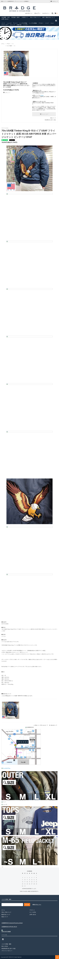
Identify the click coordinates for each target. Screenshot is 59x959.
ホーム (3, 43)
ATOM (6, 946)
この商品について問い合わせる (39, 725)
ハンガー (25, 24)
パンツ (3, 23)
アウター (41, 23)
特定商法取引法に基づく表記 (9, 948)
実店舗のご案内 (15, 17)
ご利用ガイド (24, 17)
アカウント (54, 1)
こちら (42, 95)
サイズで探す (9, 45)
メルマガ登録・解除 (6, 944)
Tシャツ (15, 23)
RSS (3, 946)
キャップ (12, 24)
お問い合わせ (5, 19)
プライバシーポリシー (7, 950)
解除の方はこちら (37, 904)
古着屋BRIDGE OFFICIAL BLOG (9, 926)
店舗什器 (19, 24)
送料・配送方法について (48, 17)
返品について (53, 117)
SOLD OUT (44, 114)
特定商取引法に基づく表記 (50, 119)
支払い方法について (35, 17)
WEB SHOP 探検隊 (6, 931)
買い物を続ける (52, 725)
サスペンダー (5, 24)
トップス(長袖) (33, 23)
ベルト (52, 23)
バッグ (47, 23)
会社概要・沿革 (6, 17)
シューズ (9, 23)
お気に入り (7, 92)
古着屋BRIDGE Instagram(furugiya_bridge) (12, 923)
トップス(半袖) (23, 23)
